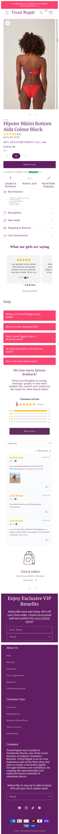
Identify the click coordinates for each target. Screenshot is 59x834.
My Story (11, 662)
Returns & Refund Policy (17, 720)
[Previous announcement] (6, 5)
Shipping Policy (28, 580)
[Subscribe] (49, 636)
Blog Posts (11, 682)
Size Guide (11, 669)
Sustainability (12, 733)
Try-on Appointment (15, 675)
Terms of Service (14, 727)
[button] (7, 12)
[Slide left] (23, 115)
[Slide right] (36, 115)
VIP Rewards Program (16, 688)
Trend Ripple (25, 831)
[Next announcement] (53, 5)
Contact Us (11, 707)
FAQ (9, 655)
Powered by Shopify (38, 831)
